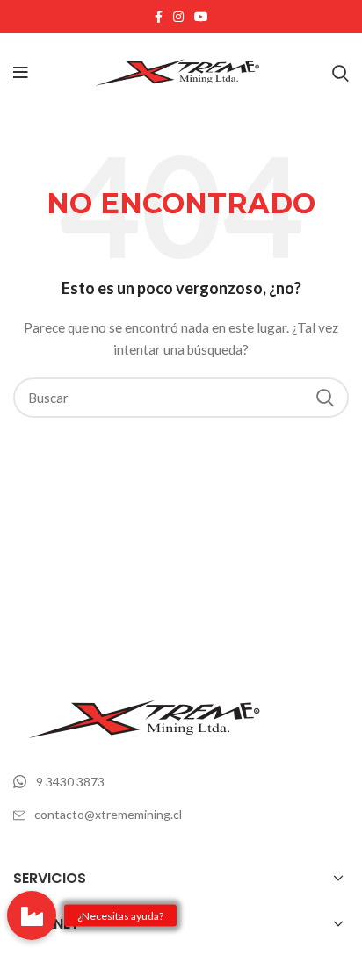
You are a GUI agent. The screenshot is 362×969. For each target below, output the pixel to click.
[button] (31, 915)
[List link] (181, 782)
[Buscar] (340, 72)
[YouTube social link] (201, 16)
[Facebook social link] (158, 16)
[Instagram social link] (178, 16)
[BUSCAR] (325, 397)
